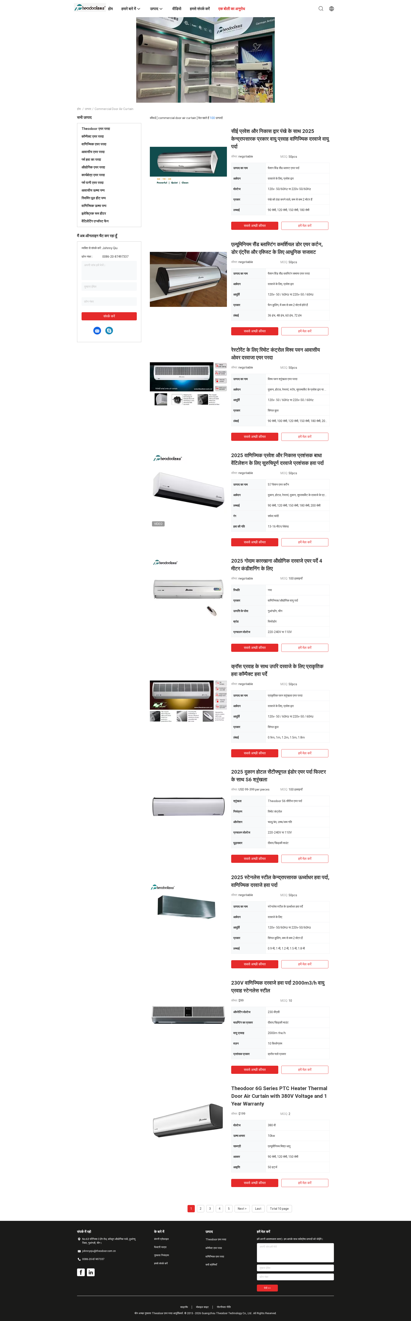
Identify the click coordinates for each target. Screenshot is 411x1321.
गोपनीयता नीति (224, 1307)
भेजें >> (267, 1288)
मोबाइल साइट (202, 1307)
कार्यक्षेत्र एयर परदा (93, 175)
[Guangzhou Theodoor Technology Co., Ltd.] (90, 7)
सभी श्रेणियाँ (211, 1264)
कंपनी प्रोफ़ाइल (161, 1239)
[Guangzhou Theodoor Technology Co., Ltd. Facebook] (81, 1272)
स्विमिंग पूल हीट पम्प (94, 198)
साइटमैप (184, 1307)
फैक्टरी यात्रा (160, 1247)
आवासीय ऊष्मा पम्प (93, 190)
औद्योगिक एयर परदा (93, 167)
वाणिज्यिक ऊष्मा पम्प (94, 206)
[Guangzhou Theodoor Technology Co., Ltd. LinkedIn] (91, 1272)
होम (79, 109)
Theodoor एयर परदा (96, 129)
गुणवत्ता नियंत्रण (161, 1255)
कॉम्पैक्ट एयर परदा (93, 136)
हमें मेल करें (304, 226)
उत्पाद (88, 109)
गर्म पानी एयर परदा (93, 183)
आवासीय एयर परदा (93, 152)
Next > (242, 1208)
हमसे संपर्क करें (161, 1263)
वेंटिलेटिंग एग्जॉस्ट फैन (95, 221)
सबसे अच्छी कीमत (255, 226)
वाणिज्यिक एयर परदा (94, 144)
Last (258, 1208)
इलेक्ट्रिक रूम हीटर (94, 213)
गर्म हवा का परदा (91, 160)
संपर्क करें (109, 316)
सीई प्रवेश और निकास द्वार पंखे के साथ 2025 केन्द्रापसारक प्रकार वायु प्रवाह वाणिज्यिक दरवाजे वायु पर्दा (280, 139)
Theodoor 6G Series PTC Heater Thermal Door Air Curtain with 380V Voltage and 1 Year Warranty (279, 1096)
